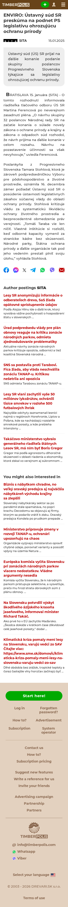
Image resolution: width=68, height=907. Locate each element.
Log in (19, 708)
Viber (22, 858)
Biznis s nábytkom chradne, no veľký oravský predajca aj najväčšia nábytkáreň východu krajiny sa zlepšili (33, 491)
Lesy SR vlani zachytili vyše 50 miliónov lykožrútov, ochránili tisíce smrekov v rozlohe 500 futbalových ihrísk (29, 401)
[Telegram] (33, 270)
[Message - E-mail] (62, 270)
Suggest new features (34, 772)
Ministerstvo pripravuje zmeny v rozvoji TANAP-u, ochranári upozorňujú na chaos (30, 534)
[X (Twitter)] (24, 270)
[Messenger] (16, 270)
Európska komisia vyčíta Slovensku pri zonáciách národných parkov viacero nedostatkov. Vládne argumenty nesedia (33, 569)
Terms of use (34, 898)
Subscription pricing (34, 761)
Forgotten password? (48, 710)
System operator (48, 730)
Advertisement (49, 720)
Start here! (34, 696)
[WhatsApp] (42, 270)
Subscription (19, 728)
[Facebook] (6, 270)
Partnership (34, 804)
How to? (20, 720)
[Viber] (52, 270)
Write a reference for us (34, 779)
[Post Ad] (45, 4)
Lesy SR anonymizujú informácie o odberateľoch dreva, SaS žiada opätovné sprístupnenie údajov (32, 300)
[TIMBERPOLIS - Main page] (15, 4)
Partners (34, 810)
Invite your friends (34, 786)
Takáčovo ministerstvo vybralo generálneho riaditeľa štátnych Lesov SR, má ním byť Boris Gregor (33, 443)
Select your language (31, 875)
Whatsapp (26, 852)
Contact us (34, 748)
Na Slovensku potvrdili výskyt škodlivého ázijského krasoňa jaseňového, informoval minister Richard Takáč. (31, 610)
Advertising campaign (34, 797)
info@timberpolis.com (36, 845)
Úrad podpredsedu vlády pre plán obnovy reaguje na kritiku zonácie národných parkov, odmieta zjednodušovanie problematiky (32, 335)
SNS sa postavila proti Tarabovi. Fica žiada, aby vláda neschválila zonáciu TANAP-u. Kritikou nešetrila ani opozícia (31, 372)
